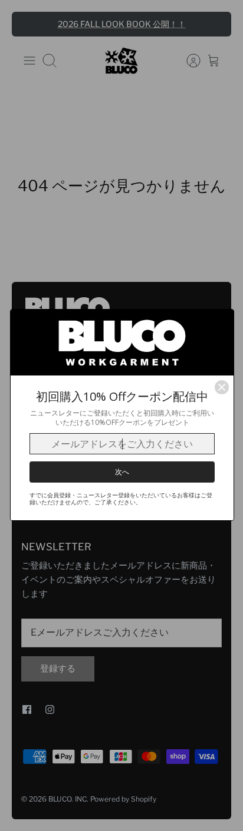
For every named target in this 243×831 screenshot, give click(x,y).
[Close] (222, 387)
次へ (122, 472)
